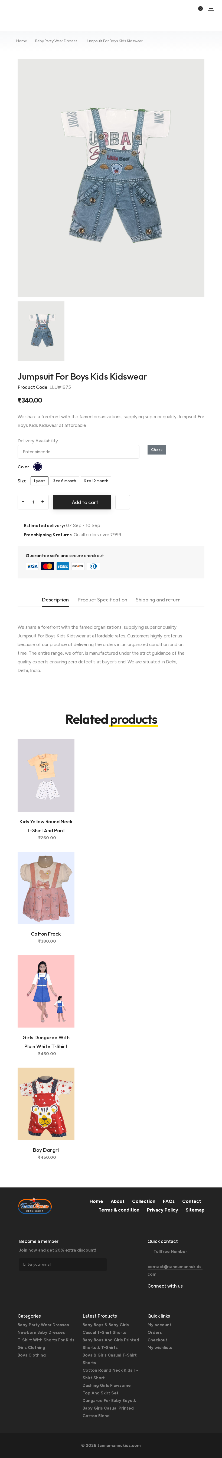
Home (21, 41)
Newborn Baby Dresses (41, 1332)
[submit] (102, 1264)
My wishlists (160, 1347)
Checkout (157, 1340)
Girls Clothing (31, 1347)
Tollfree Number (170, 1251)
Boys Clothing (32, 1355)
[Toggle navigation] (211, 10)
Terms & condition (119, 1210)
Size (22, 480)
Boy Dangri (46, 1150)
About (118, 1201)
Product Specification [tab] (102, 599)
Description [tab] (55, 599)
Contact (191, 1201)
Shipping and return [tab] (158, 599)
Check (157, 449)
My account (159, 1324)
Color (23, 466)
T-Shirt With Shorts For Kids (46, 1340)
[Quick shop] (64, 768)
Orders (155, 1332)
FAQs (169, 1201)
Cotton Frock (46, 933)
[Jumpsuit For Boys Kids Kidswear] (111, 177)
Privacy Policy (162, 1210)
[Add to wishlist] (64, 755)
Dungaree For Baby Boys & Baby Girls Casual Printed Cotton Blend (109, 1408)
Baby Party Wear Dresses (56, 41)
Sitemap (195, 1210)
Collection (143, 1201)
